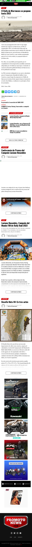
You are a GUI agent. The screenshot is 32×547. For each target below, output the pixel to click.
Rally (3, 97)
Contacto (20, 537)
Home (11, 537)
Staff (15, 537)
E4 (21, 544)
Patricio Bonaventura (12, 17)
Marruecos (23, 96)
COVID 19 (16, 96)
